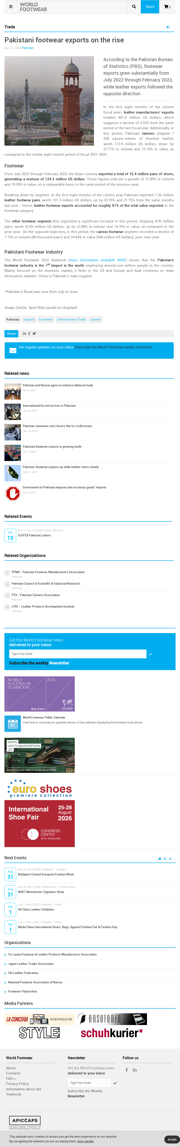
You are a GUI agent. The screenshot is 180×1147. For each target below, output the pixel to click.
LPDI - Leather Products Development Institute (43, 606)
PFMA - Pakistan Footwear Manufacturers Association (48, 572)
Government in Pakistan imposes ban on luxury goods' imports (64, 487)
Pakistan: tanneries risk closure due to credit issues (57, 426)
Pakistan (28, 48)
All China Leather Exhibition (36, 909)
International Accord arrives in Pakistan (49, 405)
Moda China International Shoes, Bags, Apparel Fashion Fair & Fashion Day (67, 927)
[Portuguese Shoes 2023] (90, 755)
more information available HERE (97, 260)
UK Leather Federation (23, 973)
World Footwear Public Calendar (44, 717)
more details (85, 1141)
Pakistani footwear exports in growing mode (52, 446)
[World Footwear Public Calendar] (12, 723)
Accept (172, 1139)
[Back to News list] (168, 27)
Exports (29, 319)
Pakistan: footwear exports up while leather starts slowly (61, 467)
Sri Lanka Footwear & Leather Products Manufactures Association (52, 954)
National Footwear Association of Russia (35, 982)
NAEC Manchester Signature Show (41, 892)
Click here (29, 722)
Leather (95, 319)
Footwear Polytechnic (22, 991)
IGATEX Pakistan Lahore (34, 535)
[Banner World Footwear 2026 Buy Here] (90, 694)
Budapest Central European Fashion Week (46, 874)
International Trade (71, 319)
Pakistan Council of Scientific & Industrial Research (46, 583)
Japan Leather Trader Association (31, 964)
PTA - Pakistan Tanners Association (36, 595)
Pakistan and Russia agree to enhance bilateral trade (58, 385)
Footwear (46, 319)
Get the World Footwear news (91, 1068)
